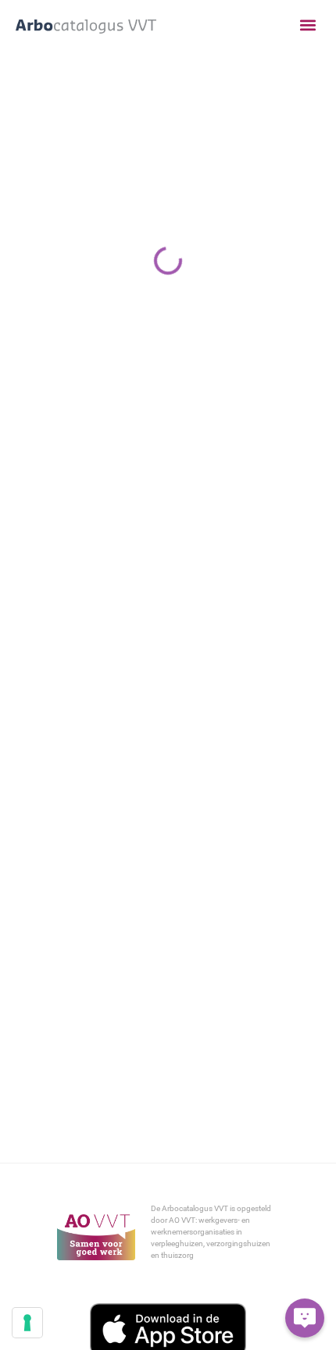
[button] (307, 25)
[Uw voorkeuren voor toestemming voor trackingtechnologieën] (27, 1323)
